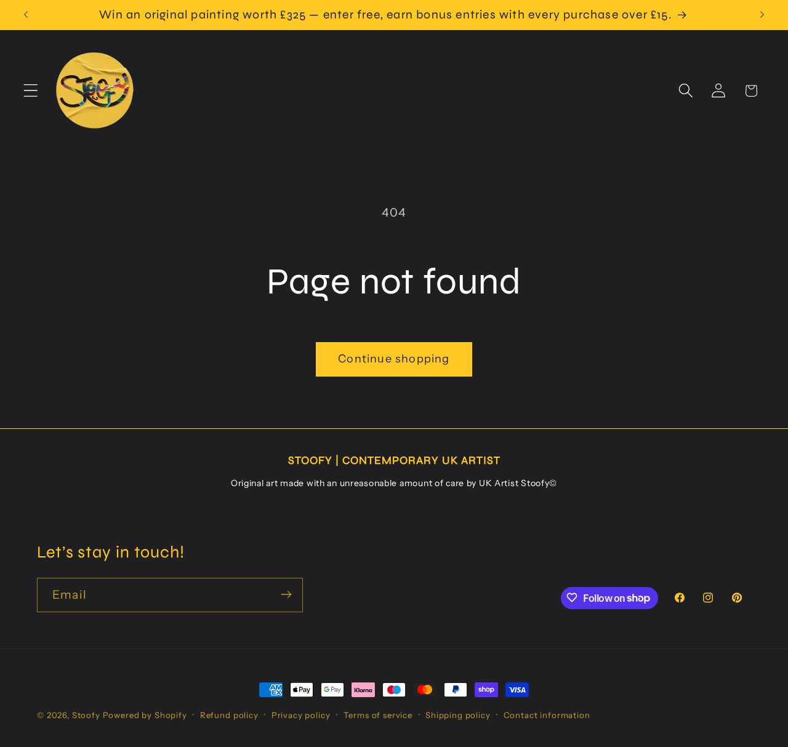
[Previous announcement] (25, 15)
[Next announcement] (762, 15)
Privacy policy (301, 715)
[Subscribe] (286, 594)
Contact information (547, 715)
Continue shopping (393, 359)
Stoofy (86, 715)
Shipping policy (458, 715)
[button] (31, 90)
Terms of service (378, 715)
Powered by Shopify (145, 715)
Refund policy (229, 715)
